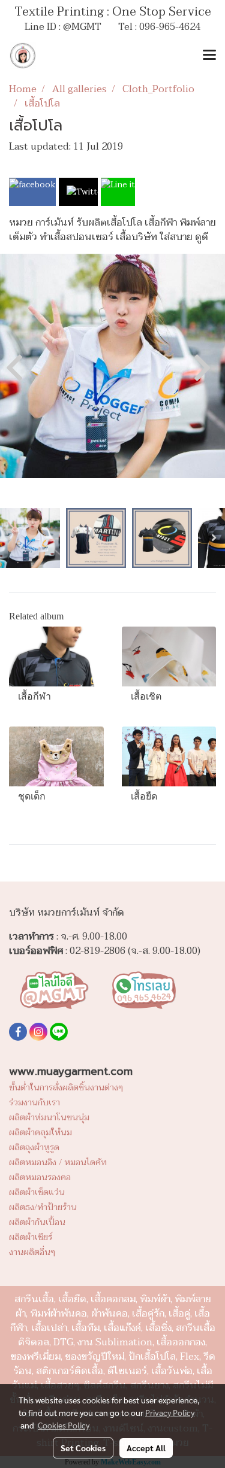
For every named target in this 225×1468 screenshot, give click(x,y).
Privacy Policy (169, 1412)
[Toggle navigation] (209, 55)
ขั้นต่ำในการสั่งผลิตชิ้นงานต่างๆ (66, 1088)
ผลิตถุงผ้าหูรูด (34, 1147)
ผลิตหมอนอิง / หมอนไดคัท (58, 1162)
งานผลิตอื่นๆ (32, 1252)
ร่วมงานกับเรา (34, 1103)
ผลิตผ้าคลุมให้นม (40, 1132)
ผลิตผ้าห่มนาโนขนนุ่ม (49, 1117)
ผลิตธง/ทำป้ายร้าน (43, 1207)
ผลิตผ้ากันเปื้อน (37, 1222)
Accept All (146, 1447)
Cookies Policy (63, 1425)
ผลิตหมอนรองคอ (40, 1177)
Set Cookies (83, 1447)
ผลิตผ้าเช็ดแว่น (37, 1192)
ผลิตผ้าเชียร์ (30, 1237)
